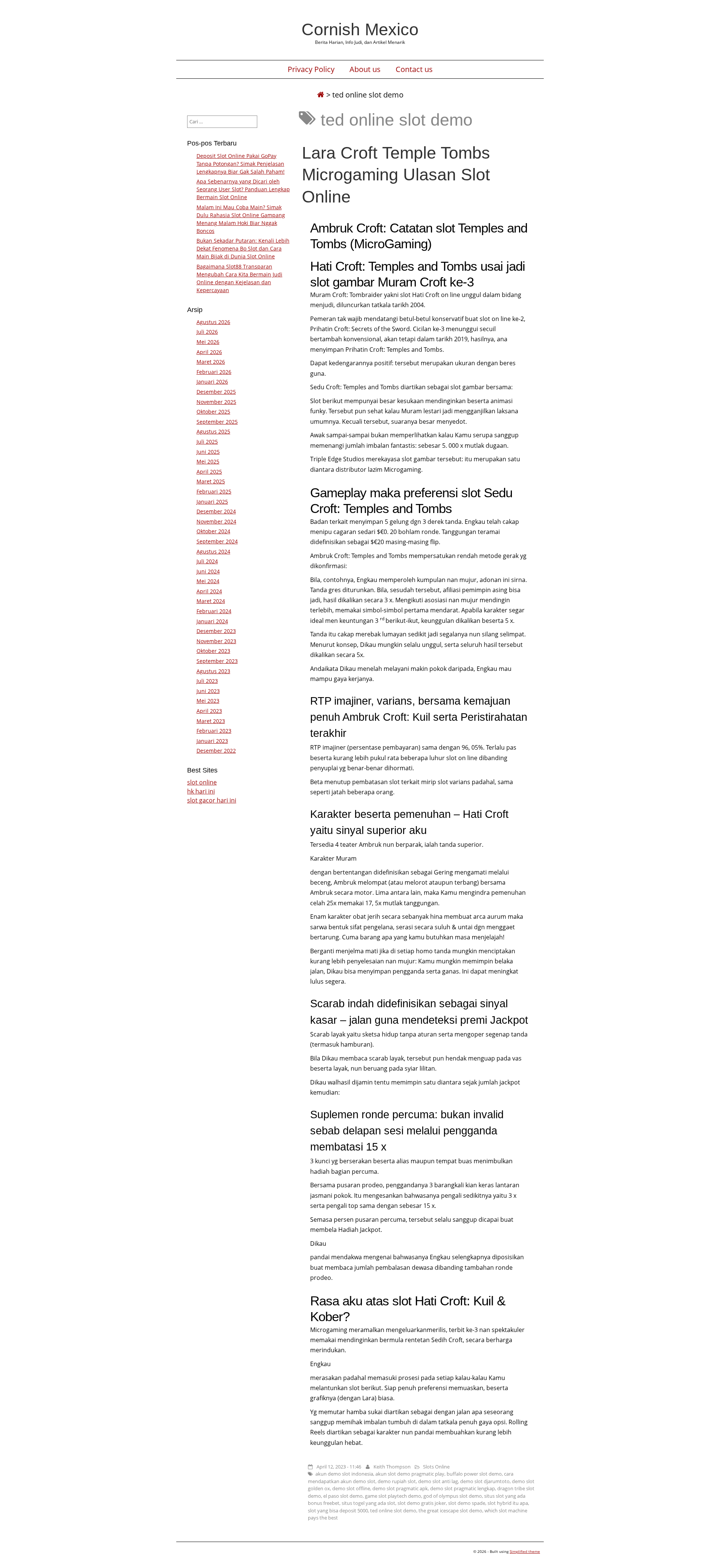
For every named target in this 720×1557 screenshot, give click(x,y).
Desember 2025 (216, 391)
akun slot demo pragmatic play (409, 1473)
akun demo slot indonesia (344, 1473)
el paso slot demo (343, 1495)
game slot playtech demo (393, 1495)
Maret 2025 (210, 481)
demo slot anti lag (438, 1481)
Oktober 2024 (213, 531)
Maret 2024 (210, 600)
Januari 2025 (212, 501)
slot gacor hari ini (211, 800)
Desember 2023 (216, 630)
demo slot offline (351, 1488)
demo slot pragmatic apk (400, 1488)
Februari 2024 (213, 611)
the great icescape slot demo (450, 1510)
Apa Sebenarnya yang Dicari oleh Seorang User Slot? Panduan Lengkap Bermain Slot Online (243, 189)
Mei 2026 (207, 341)
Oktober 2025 (213, 411)
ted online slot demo (393, 1510)
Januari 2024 (212, 621)
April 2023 (209, 710)
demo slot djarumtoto (485, 1481)
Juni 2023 (208, 690)
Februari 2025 (213, 491)
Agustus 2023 (213, 671)
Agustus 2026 (213, 322)
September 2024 (217, 541)
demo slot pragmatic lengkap (462, 1488)
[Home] (320, 95)
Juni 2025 (208, 451)
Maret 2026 (210, 361)
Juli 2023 (207, 680)
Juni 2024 (208, 571)
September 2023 (217, 660)
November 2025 (216, 401)
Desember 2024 (216, 511)
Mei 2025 (207, 461)
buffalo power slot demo (474, 1473)
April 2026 (209, 352)
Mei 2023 (207, 700)
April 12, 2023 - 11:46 (338, 1466)
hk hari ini (201, 791)
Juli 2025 (207, 441)
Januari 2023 (212, 740)
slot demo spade (466, 1503)
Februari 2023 (213, 730)
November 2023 (216, 641)
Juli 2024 (207, 561)
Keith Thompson (392, 1466)
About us (365, 69)
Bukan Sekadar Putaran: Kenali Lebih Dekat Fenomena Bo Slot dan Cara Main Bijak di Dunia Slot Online (243, 248)
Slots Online (436, 1466)
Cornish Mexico (360, 29)
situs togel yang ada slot (368, 1503)
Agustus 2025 (213, 431)
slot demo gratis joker (422, 1503)
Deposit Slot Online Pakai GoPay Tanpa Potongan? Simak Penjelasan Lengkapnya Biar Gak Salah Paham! (240, 163)
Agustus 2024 (213, 551)
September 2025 (217, 421)
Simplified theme (525, 1551)
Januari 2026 (212, 381)
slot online (202, 782)
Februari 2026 (213, 371)
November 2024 (216, 521)
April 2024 (209, 591)
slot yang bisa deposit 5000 (338, 1510)
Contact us (414, 69)
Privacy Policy (311, 69)
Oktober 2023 (213, 650)
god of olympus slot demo (452, 1495)
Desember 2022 (216, 750)
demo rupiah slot (397, 1481)
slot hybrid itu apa (508, 1503)
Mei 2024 (207, 581)
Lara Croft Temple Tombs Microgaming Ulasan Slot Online (396, 174)
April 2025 (209, 471)
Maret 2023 (210, 720)
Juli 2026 (207, 331)
